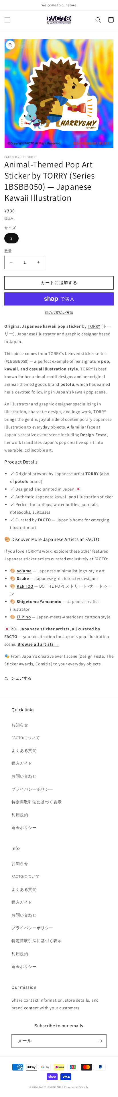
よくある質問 (24, 750)
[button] (7, 20)
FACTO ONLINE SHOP (51, 1086)
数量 (8, 251)
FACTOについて (25, 737)
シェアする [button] (21, 678)
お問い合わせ (24, 776)
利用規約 (19, 814)
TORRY (94, 326)
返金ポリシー (24, 827)
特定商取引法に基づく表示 (36, 802)
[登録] (100, 1041)
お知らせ (19, 724)
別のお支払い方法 (59, 312)
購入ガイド (21, 763)
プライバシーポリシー (32, 789)
